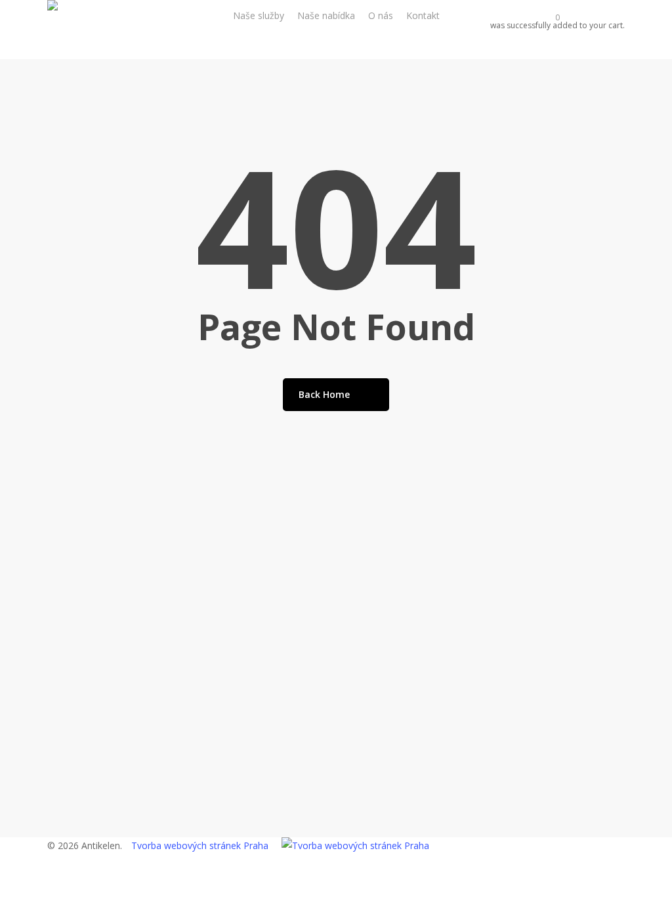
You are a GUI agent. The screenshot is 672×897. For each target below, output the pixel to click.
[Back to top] (336, 888)
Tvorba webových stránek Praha (199, 845)
